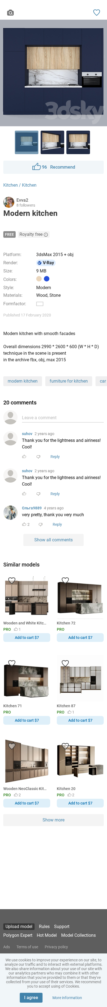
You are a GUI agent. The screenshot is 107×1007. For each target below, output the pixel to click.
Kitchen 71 (12, 706)
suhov (27, 433)
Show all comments (53, 539)
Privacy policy (56, 947)
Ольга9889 (32, 508)
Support (61, 926)
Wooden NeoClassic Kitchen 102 (25, 788)
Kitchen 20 (66, 788)
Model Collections (78, 935)
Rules (44, 926)
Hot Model (47, 935)
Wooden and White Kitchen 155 (25, 623)
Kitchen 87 (66, 706)
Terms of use (27, 947)
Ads (6, 947)
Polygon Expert (17, 935)
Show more (53, 820)
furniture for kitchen (69, 381)
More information (67, 998)
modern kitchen (23, 381)
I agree (31, 997)
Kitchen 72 (66, 623)
